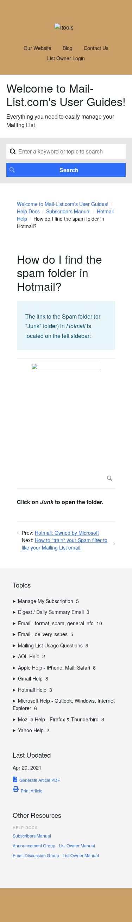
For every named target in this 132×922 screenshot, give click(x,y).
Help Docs (28, 211)
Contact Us (96, 47)
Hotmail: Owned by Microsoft (67, 532)
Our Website (37, 47)
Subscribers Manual (68, 211)
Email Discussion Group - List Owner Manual (56, 855)
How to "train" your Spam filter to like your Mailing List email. (64, 544)
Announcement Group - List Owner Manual (54, 845)
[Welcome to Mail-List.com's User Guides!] (64, 27)
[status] (66, 325)
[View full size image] (66, 423)
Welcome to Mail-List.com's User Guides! (62, 203)
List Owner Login (66, 58)
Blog (68, 47)
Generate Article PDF (39, 780)
